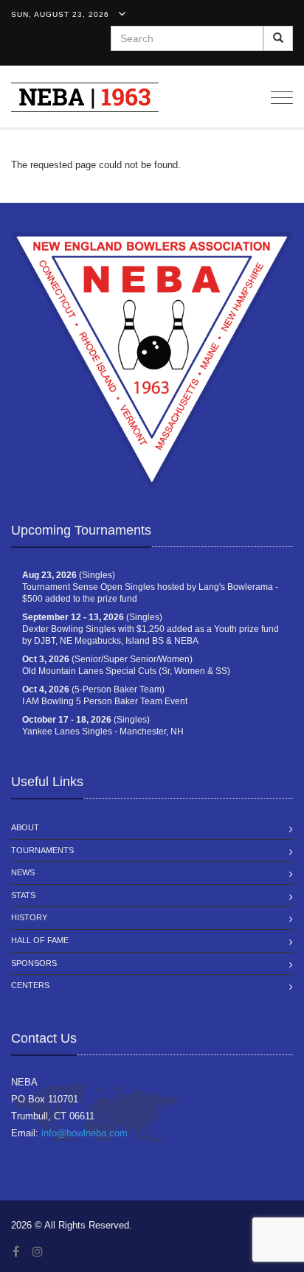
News (23, 872)
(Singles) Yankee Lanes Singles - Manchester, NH (103, 726)
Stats (23, 895)
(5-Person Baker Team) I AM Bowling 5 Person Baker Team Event (104, 695)
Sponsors (34, 963)
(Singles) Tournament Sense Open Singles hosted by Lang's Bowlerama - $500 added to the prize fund (150, 587)
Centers (30, 985)
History (29, 917)
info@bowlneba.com (84, 1133)
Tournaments (42, 850)
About (25, 827)
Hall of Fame (40, 940)
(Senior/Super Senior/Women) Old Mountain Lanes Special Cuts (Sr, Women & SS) (126, 665)
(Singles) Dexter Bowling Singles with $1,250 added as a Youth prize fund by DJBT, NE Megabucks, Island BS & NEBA (150, 629)
